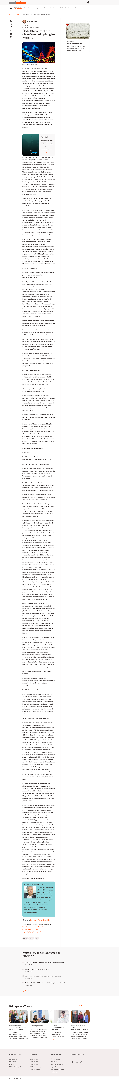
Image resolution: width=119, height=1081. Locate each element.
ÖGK (36, 938)
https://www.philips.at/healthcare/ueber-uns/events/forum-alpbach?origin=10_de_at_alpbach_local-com (34, 929)
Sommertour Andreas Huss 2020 (40, 920)
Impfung (31, 938)
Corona (25, 938)
